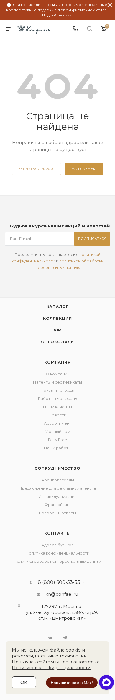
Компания (57, 362)
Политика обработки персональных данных (57, 561)
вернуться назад (36, 169)
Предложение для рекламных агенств (57, 488)
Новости (57, 415)
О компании (58, 373)
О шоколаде (57, 341)
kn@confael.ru (61, 594)
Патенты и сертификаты (57, 382)
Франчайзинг (57, 504)
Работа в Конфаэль (57, 398)
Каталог (58, 306)
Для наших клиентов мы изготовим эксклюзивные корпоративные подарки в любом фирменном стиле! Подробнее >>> (57, 9)
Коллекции (57, 318)
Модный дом (57, 431)
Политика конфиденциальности (57, 553)
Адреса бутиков (57, 544)
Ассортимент (57, 423)
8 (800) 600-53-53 (59, 582)
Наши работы (57, 448)
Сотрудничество (57, 468)
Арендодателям (57, 480)
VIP (57, 330)
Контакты (57, 533)
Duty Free (57, 439)
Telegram (65, 638)
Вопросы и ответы (57, 512)
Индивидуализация (58, 496)
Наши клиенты (57, 406)
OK (23, 682)
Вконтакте (50, 638)
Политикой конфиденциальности (51, 667)
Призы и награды (57, 390)
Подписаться (92, 239)
